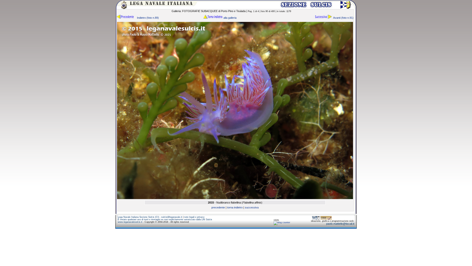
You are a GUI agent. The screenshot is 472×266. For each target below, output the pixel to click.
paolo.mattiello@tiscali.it (340, 223)
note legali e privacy (194, 217)
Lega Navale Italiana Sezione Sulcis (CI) (138, 217)
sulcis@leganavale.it (171, 217)
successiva (252, 207)
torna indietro (235, 207)
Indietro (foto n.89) (147, 17)
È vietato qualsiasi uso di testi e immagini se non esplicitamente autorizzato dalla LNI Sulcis (165, 219)
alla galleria (229, 17)
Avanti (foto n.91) (343, 17)
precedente (218, 207)
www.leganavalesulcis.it (130, 222)
